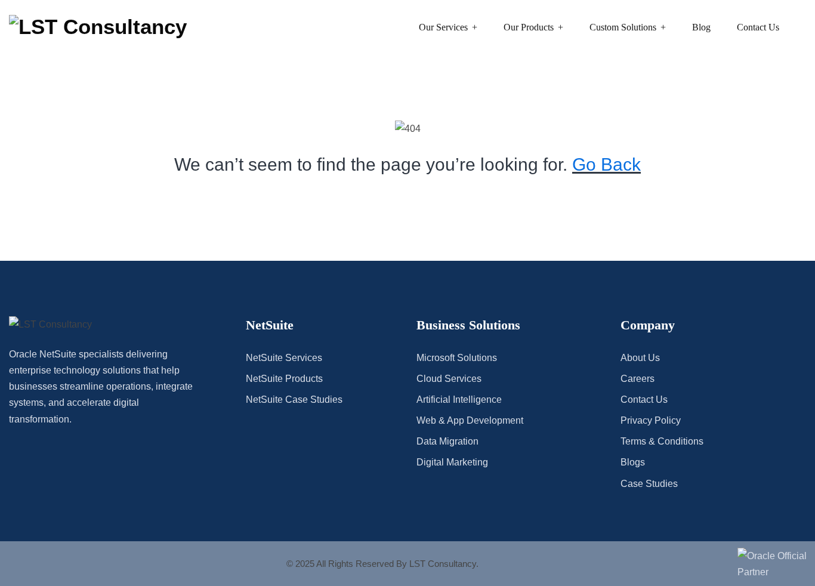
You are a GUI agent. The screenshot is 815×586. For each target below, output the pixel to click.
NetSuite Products (284, 379)
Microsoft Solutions (456, 358)
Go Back (606, 164)
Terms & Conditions (661, 441)
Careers (637, 379)
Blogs (632, 462)
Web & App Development (469, 420)
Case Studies (649, 484)
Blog (701, 27)
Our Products (529, 27)
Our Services (443, 27)
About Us (640, 358)
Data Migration (447, 441)
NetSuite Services (284, 358)
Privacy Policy (650, 420)
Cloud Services (448, 379)
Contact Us (758, 27)
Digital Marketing (452, 462)
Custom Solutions (622, 27)
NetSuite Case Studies (294, 399)
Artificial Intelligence (459, 399)
